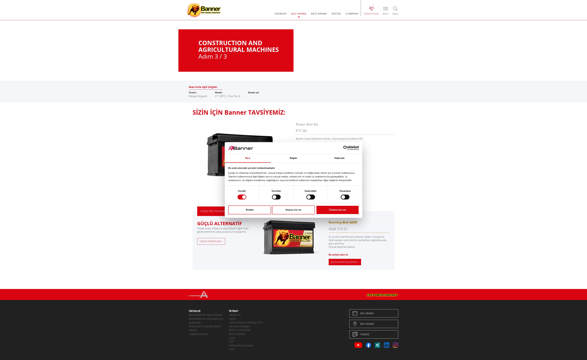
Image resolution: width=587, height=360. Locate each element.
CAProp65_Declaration (241, 345)
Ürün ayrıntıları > (211, 241)
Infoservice (235, 315)
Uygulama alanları (198, 334)
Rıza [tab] (247, 158)
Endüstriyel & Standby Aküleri (205, 326)
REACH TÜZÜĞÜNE (240, 330)
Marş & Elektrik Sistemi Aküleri (205, 315)
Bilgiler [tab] (293, 158)
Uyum (232, 337)
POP (231, 341)
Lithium (193, 330)
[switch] (276, 197)
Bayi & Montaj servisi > (345, 262)
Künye (232, 318)
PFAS (231, 349)
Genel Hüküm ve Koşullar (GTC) (246, 322)
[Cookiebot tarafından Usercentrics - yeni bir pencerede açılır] (345, 148)
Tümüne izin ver (337, 209)
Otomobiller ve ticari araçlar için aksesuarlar (206, 320)
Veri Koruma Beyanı (239, 326)
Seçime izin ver (293, 209)
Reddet (249, 209)
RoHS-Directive (237, 334)
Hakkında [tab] (339, 158)
